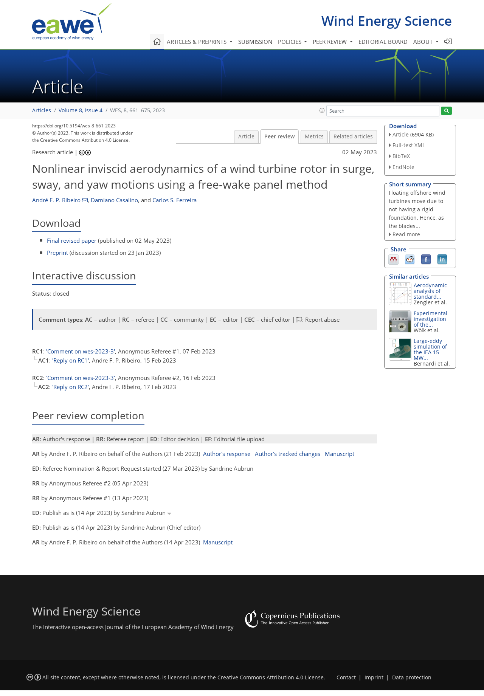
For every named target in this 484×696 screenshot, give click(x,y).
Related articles (353, 136)
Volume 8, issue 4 (80, 110)
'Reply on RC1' (70, 360)
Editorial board (383, 41)
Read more (406, 234)
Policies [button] (290, 41)
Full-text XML (408, 145)
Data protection (411, 677)
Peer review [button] (330, 41)
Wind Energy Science (386, 20)
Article (246, 136)
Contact (346, 677)
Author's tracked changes (287, 453)
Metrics (314, 136)
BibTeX (401, 156)
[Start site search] (446, 111)
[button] (322, 110)
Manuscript (339, 453)
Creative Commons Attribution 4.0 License (270, 677)
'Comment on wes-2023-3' (80, 351)
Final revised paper (71, 240)
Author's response (226, 453)
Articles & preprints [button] (197, 41)
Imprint (374, 677)
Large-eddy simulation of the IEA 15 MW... (430, 349)
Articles (41, 110)
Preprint (57, 252)
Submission (255, 41)
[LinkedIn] (442, 259)
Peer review (279, 136)
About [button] (423, 41)
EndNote (403, 167)
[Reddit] (410, 259)
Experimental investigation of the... (430, 319)
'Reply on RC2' (70, 387)
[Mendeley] (393, 259)
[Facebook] (426, 259)
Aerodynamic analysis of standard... (430, 291)
